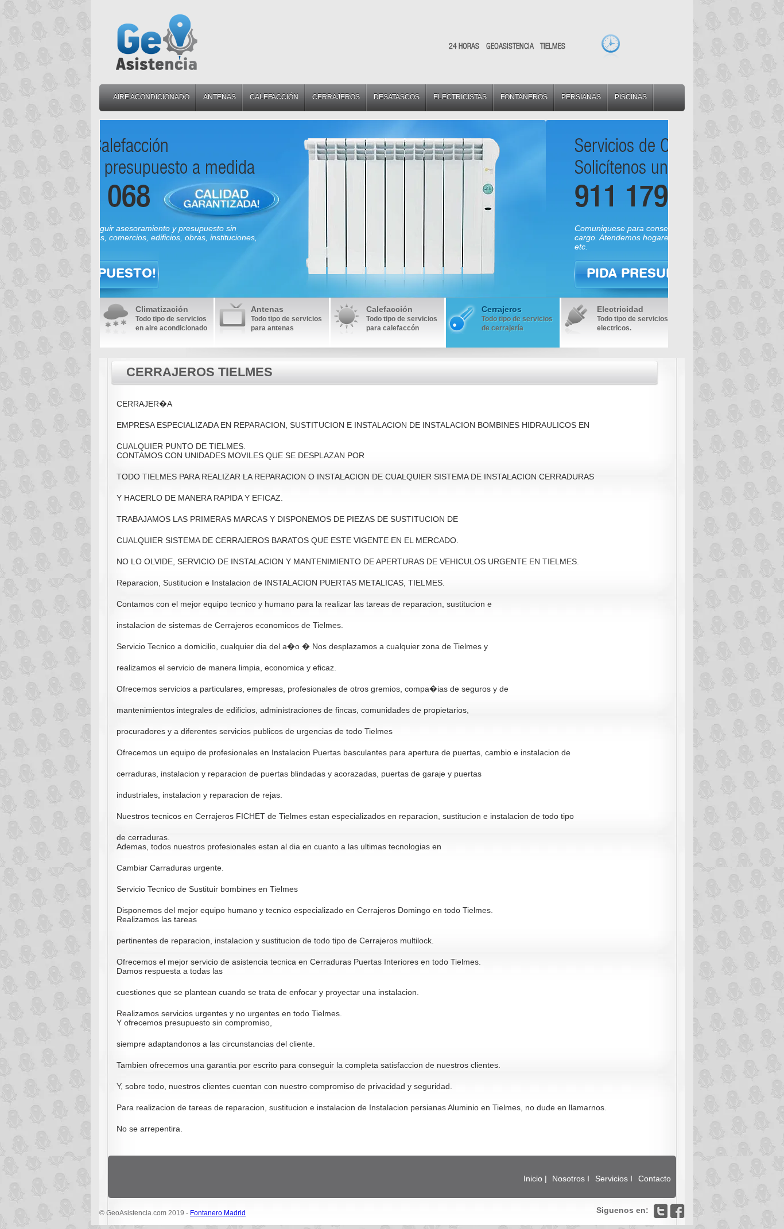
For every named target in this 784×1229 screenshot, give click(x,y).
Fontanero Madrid (218, 1213)
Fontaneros (524, 97)
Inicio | (535, 1178)
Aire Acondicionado (151, 97)
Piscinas (631, 97)
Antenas (219, 97)
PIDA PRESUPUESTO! (209, 273)
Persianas (581, 97)
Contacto (654, 1178)
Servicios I (615, 1178)
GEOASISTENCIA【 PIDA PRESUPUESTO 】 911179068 (156, 42)
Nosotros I (572, 1178)
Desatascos (397, 97)
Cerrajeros (336, 97)
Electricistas (460, 97)
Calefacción (274, 97)
